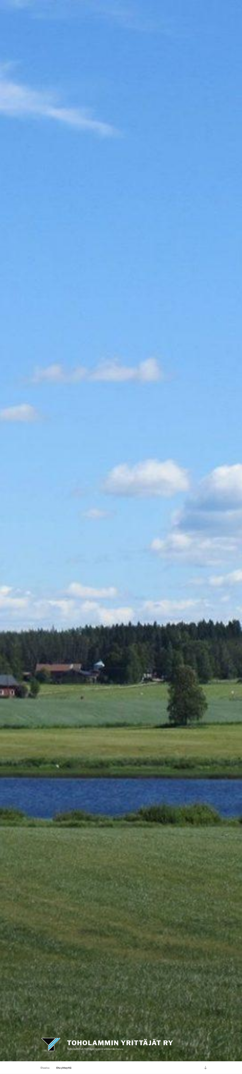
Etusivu (45, 1067)
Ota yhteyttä (63, 1067)
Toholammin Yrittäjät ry (120, 1043)
